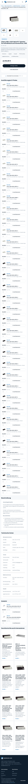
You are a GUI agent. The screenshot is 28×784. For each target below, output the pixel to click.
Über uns (3, 771)
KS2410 (8, 150)
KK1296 (8, 395)
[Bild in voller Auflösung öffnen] (14, 19)
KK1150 (8, 83)
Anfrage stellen (14, 65)
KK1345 (8, 229)
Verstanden (23, 780)
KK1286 (8, 306)
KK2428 (8, 184)
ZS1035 (8, 604)
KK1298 (8, 317)
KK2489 (8, 373)
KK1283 (8, 240)
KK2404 (8, 139)
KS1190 (8, 94)
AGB (13, 771)
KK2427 (8, 439)
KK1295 (8, 362)
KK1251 (8, 218)
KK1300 (8, 417)
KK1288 (8, 196)
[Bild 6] (10, 35)
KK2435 (8, 273)
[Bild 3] (16, 30)
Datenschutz (14, 773)
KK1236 (8, 284)
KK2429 (8, 295)
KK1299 (8, 406)
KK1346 (8, 428)
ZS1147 (8, 615)
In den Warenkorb (14, 69)
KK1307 (8, 117)
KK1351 (8, 207)
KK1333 (8, 384)
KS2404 (8, 251)
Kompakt (23, 5)
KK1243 (8, 351)
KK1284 (8, 106)
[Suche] (22, 2)
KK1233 (8, 262)
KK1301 (8, 329)
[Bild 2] (10, 30)
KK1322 (8, 173)
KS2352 (8, 128)
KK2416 (8, 485)
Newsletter (3, 775)
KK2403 (8, 162)
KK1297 (8, 340)
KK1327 (8, 450)
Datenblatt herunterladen (15, 75)
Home (2, 5)
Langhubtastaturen (16, 5)
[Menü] (2, 2)
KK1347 (8, 463)
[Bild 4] (22, 30)
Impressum (14, 775)
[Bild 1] (4, 30)
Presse (2, 773)
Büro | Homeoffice (8, 5)
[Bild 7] (16, 35)
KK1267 (8, 474)
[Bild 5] (4, 35)
